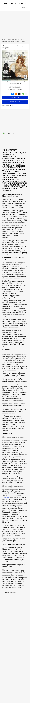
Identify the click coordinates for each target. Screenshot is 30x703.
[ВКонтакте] (12, 93)
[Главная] (2, 39)
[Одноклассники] (16, 93)
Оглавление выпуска (15, 83)
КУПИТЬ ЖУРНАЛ (15, 102)
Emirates (6, 497)
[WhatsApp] (23, 93)
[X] (19, 93)
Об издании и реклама (15, 89)
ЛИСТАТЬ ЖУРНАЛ (15, 97)
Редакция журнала (15, 87)
